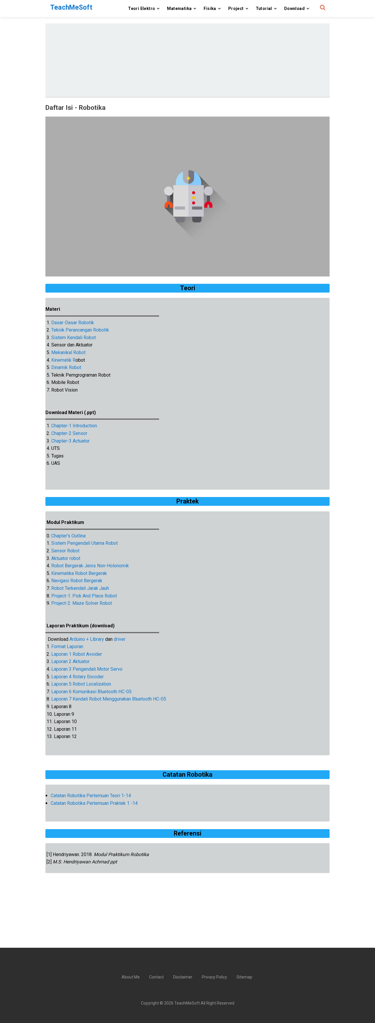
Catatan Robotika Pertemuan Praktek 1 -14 (94, 803)
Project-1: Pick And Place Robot (84, 596)
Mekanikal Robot (68, 352)
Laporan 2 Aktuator (70, 661)
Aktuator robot (65, 558)
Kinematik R (63, 360)
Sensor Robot (65, 551)
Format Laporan (67, 646)
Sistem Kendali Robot (73, 337)
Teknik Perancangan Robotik (80, 330)
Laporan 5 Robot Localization (81, 684)
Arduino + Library (86, 639)
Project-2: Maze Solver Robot (81, 603)
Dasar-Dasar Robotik (72, 322)
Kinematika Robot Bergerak (79, 573)
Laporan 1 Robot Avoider (76, 654)
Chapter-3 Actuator (70, 441)
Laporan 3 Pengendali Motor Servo (86, 669)
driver (119, 639)
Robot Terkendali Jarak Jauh (80, 588)
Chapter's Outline (68, 536)
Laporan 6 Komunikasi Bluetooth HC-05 (91, 691)
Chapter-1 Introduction (74, 425)
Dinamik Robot (66, 367)
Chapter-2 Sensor (69, 433)
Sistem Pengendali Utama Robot (84, 543)
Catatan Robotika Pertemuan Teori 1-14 (91, 795)
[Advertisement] (187, 60)
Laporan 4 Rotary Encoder (77, 676)
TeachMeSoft (187, 1003)
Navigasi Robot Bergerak (76, 580)
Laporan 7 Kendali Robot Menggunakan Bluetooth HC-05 (108, 699)
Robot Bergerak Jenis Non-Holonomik (90, 565)
